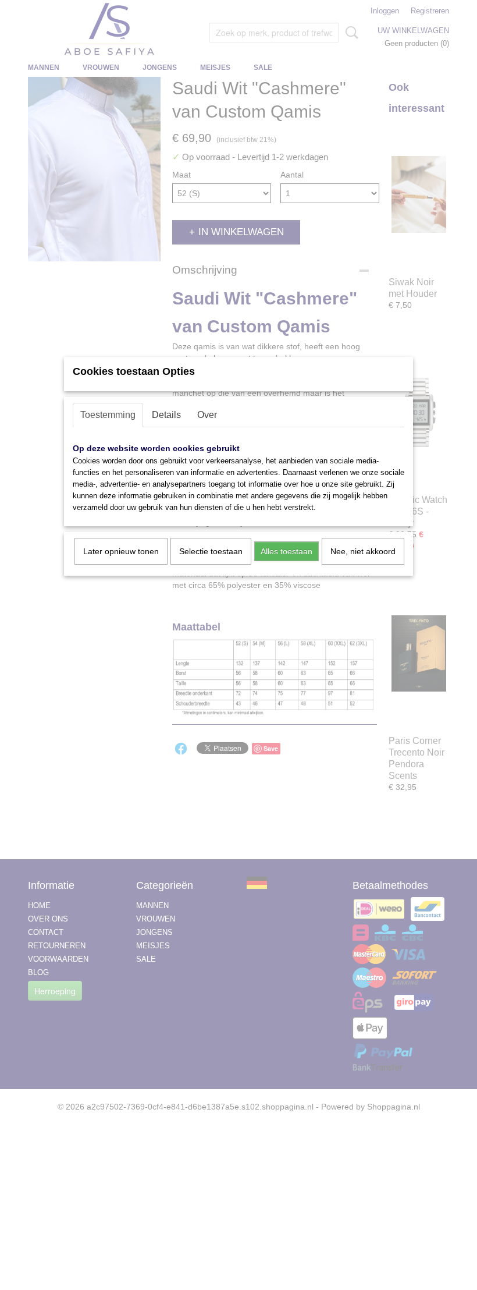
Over (207, 415)
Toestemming (108, 415)
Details (166, 415)
